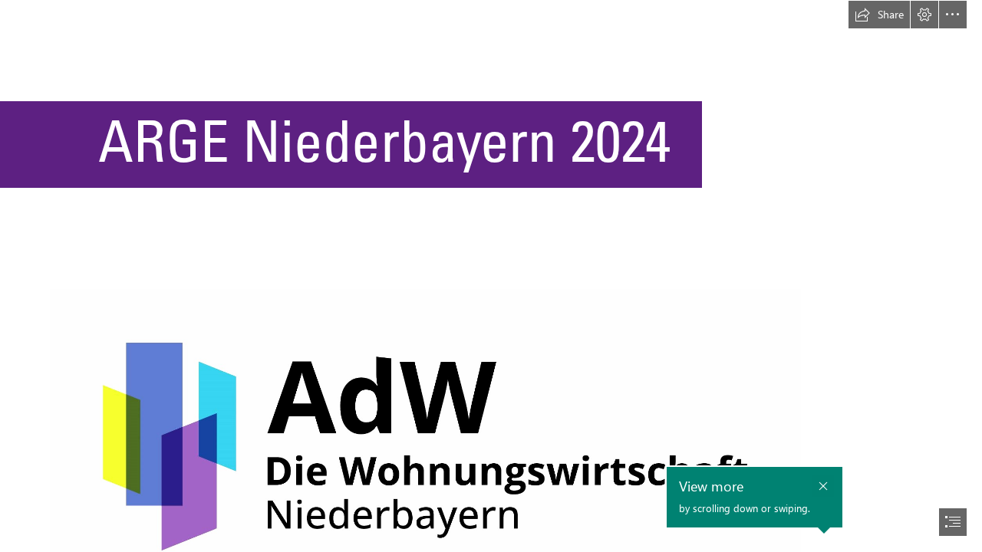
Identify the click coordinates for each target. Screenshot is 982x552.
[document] (491, 276)
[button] (879, 14)
